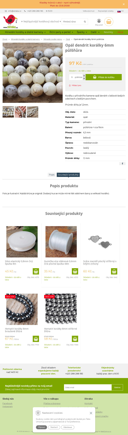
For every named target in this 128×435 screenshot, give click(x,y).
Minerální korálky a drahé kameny (25, 39)
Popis (51, 175)
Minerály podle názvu (53, 39)
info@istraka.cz (14, 11)
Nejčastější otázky (106, 11)
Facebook (7, 403)
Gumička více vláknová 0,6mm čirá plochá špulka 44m (60, 262)
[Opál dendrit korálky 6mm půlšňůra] (32, 73)
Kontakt (88, 403)
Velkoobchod (88, 11)
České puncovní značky (96, 416)
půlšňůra (78, 77)
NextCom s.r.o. (106, 431)
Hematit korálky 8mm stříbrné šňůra (60, 330)
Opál (68, 39)
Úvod (4, 39)
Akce (120, 32)
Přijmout (41, 427)
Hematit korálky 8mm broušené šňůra (16, 330)
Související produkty (68, 175)
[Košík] (108, 21)
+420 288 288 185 (35, 11)
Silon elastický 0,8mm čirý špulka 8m (19, 262)
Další (94, 32)
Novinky (108, 32)
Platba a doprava (52, 403)
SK (122, 11)
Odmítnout (68, 427)
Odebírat (117, 387)
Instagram (7, 406)
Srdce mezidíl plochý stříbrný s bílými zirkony (99, 262)
